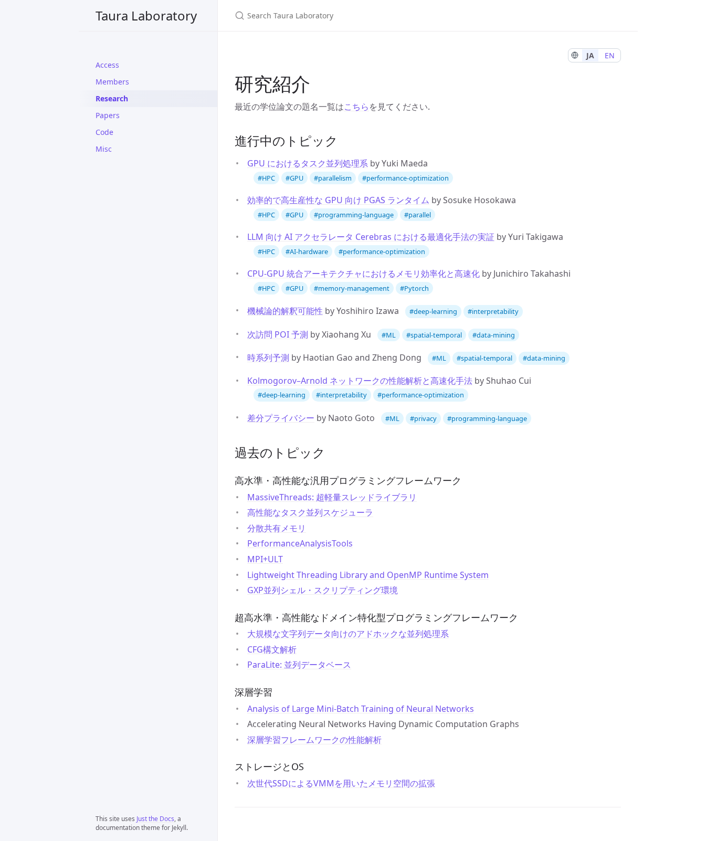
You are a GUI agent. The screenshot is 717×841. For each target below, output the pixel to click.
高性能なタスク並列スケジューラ (310, 512)
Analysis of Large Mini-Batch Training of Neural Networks (360, 708)
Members (112, 82)
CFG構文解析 (272, 649)
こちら (356, 106)
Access (107, 65)
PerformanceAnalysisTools (300, 543)
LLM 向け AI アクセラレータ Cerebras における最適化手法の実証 (370, 237)
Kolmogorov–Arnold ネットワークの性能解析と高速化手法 (359, 380)
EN (610, 55)
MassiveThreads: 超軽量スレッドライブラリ (332, 497)
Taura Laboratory (146, 15)
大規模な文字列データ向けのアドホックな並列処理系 (348, 633)
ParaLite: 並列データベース (299, 664)
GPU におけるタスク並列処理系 (307, 163)
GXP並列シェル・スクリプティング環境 (322, 590)
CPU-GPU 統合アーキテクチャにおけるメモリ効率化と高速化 (363, 273)
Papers (108, 115)
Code (104, 132)
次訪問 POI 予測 (277, 334)
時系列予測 (268, 357)
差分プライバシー (280, 418)
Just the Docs (155, 818)
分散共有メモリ (276, 528)
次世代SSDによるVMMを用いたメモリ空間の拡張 (341, 783)
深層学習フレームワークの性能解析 (314, 739)
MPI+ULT (265, 559)
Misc (104, 149)
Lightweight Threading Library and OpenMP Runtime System (368, 575)
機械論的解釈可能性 (285, 311)
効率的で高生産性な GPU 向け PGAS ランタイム (338, 200)
